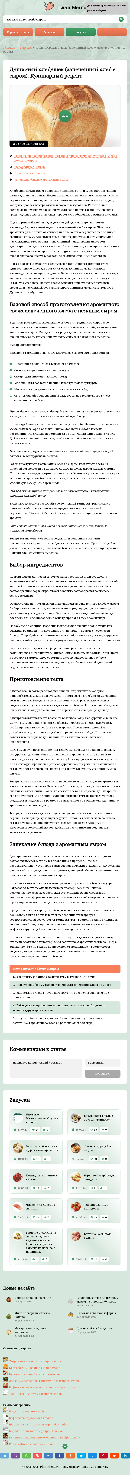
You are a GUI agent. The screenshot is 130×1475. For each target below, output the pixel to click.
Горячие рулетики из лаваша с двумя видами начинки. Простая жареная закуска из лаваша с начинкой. (41, 1242)
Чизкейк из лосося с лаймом (40, 1206)
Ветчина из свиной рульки (97, 1235)
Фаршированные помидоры (96, 1206)
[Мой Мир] (92, 1455)
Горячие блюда (18, 32)
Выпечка (49, 32)
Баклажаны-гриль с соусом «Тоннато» (98, 1117)
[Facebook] (59, 1455)
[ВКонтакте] (48, 1455)
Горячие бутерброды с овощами (100, 1177)
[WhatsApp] (26, 1455)
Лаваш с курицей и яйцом (97, 1148)
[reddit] (114, 1455)
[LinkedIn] (125, 1455)
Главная (9, 47)
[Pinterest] (103, 1455)
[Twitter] (81, 1455)
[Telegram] (4, 1455)
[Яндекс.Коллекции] (37, 1455)
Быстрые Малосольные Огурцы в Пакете (42, 1118)
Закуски (81, 32)
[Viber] (15, 1455)
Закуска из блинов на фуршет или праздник (42, 1148)
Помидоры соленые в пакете (41, 1177)
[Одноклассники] (70, 1455)
